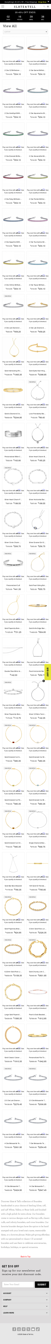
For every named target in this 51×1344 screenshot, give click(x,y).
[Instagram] (19, 1329)
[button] (47, 672)
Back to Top (25, 1256)
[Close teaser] (43, 681)
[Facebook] (14, 1329)
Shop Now (42, 2)
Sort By (7, 32)
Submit (42, 1284)
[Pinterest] (24, 1329)
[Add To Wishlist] (13, 78)
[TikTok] (38, 1329)
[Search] (44, 7)
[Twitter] (28, 1329)
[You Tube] (33, 1329)
